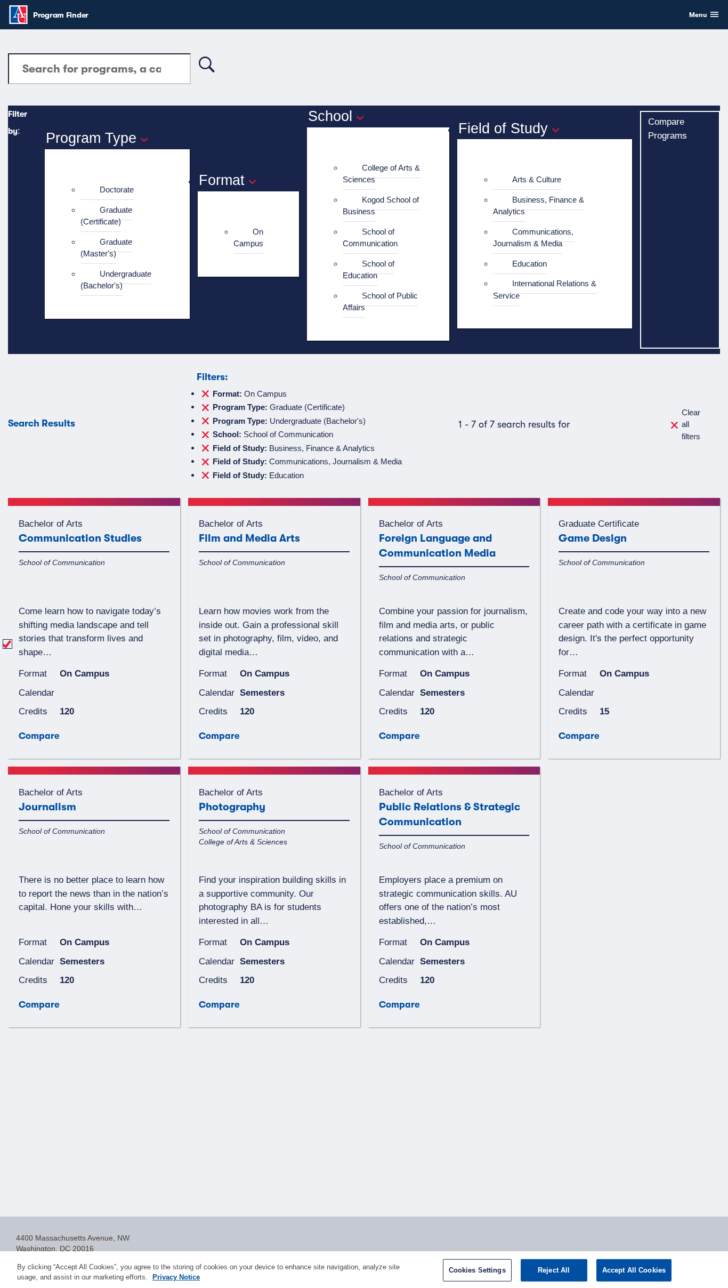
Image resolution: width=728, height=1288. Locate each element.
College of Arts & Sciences (381, 173)
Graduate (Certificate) (106, 216)
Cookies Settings (477, 1270)
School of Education (368, 269)
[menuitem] (121, 190)
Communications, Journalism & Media (533, 237)
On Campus (248, 237)
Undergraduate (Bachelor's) (115, 280)
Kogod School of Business (381, 205)
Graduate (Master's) (106, 248)
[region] (364, 1269)
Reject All (554, 1270)
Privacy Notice (176, 1277)
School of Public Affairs (380, 301)
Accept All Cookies (634, 1270)
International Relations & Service (544, 289)
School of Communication (370, 237)
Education (529, 263)
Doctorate (117, 189)
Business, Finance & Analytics (538, 205)
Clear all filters (691, 424)
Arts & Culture (536, 179)
